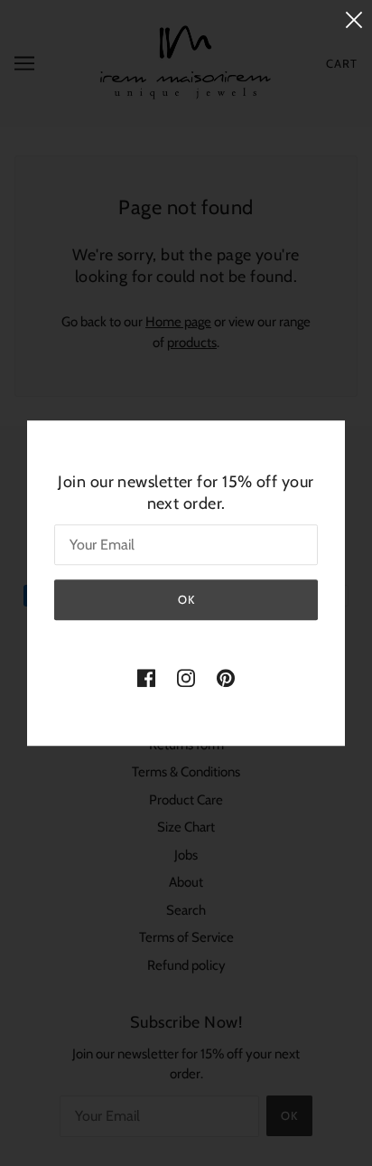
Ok (186, 599)
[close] (354, 19)
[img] (146, 677)
